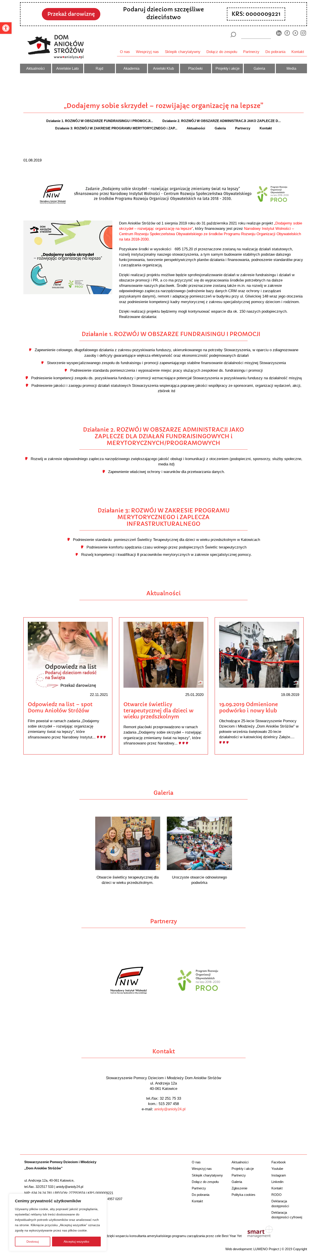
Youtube (277, 1168)
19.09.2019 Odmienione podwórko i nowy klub (248, 707)
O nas (125, 51)
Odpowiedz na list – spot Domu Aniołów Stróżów (60, 707)
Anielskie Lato (67, 68)
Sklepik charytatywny (182, 51)
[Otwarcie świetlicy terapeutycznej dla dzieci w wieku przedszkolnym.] (127, 843)
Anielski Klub (163, 68)
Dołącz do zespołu (221, 51)
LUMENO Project (266, 1249)
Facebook (278, 1162)
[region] (58, 1222)
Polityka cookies (243, 1195)
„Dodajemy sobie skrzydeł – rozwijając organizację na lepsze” (163, 106)
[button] (6, 28)
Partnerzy (251, 51)
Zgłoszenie (239, 1188)
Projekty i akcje (228, 68)
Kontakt (297, 51)
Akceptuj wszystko (76, 1241)
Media (291, 68)
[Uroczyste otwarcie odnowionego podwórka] (199, 843)
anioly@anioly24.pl (170, 1109)
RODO (276, 1195)
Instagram (278, 1175)
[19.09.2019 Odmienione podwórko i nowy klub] (259, 654)
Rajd (99, 68)
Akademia (131, 68)
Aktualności (35, 68)
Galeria (259, 68)
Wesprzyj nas (147, 51)
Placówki (195, 68)
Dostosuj (32, 1241)
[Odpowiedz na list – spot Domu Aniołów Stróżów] (68, 654)
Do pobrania (275, 51)
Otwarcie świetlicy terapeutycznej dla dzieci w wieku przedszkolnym (158, 710)
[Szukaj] (233, 34)
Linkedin (277, 1182)
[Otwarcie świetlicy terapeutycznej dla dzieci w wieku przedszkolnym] (163, 654)
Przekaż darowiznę (71, 14)
